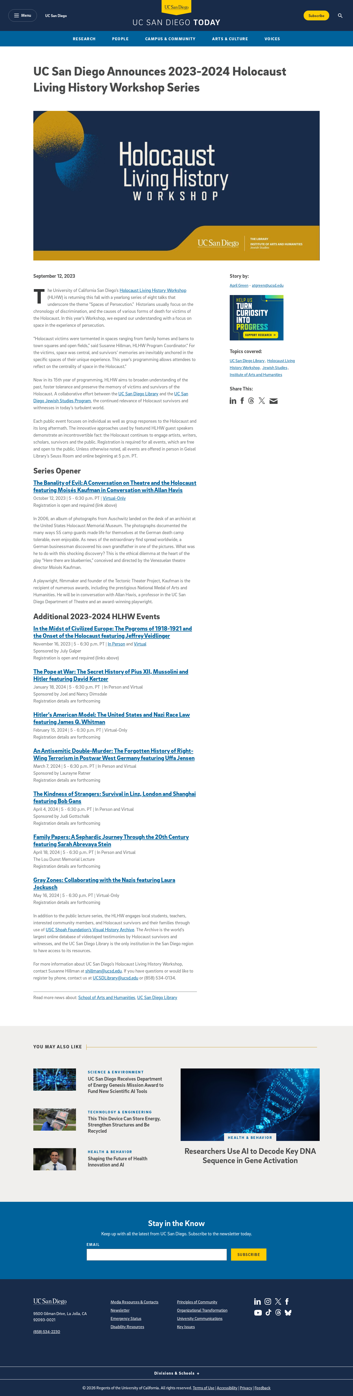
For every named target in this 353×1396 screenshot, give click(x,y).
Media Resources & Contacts (134, 1301)
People (120, 38)
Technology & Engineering (120, 1112)
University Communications (199, 1318)
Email (93, 1244)
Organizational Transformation (202, 1310)
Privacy (246, 1387)
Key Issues (186, 1326)
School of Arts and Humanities (106, 997)
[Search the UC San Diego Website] (340, 15)
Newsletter (120, 1310)
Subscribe (316, 15)
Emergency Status (126, 1318)
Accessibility (227, 1387)
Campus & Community (170, 38)
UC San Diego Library (157, 997)
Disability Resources (127, 1326)
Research (84, 38)
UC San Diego (56, 15)
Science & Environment (116, 1072)
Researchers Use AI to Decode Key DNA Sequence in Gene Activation (250, 1155)
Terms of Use (203, 1387)
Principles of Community (197, 1301)
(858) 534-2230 (46, 1331)
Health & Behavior (250, 1137)
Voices (272, 38)
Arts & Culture (230, 38)
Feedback (263, 1387)
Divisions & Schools (175, 1373)
